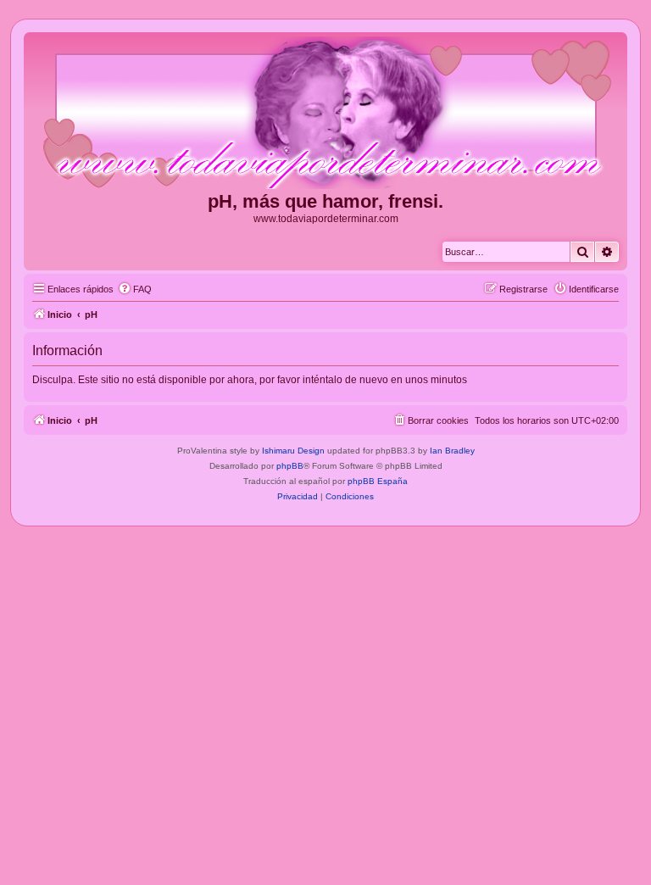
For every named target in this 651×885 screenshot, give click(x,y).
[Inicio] (325, 113)
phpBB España (378, 481)
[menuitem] (135, 289)
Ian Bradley (452, 450)
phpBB (289, 465)
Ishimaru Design (293, 450)
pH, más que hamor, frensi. (325, 201)
